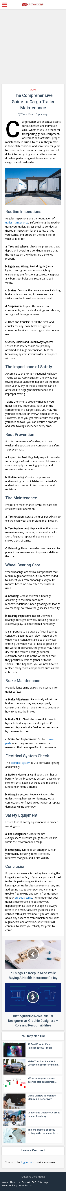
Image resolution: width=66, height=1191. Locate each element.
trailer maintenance (16, 222)
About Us (15, 1182)
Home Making (9, 1185)
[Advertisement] (33, 48)
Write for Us (25, 1185)
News (5, 1182)
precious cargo (23, 897)
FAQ (34, 1182)
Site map (43, 1182)
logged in (26, 1162)
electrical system (20, 762)
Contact (26, 1182)
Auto (33, 89)
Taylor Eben (27, 114)
